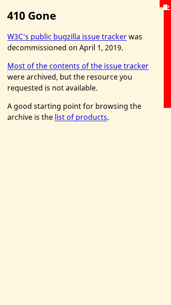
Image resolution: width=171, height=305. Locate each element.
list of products (81, 117)
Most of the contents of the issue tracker (78, 66)
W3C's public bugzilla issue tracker (67, 37)
